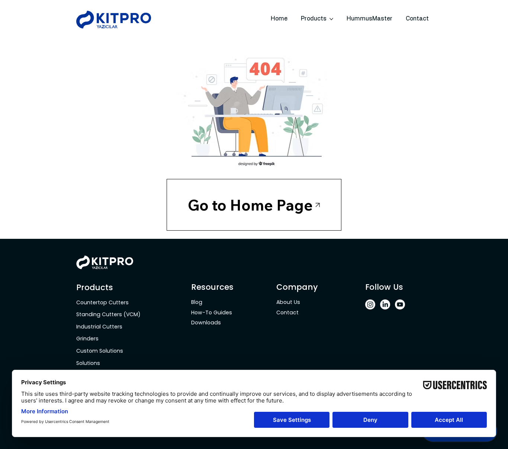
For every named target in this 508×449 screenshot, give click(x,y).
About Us (288, 302)
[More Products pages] (331, 19)
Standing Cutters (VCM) (108, 314)
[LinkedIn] (385, 304)
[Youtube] (400, 304)
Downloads (206, 322)
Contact (287, 312)
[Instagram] (370, 304)
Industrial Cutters (100, 326)
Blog (196, 302)
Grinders (87, 338)
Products (94, 287)
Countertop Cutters (103, 302)
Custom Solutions (100, 351)
